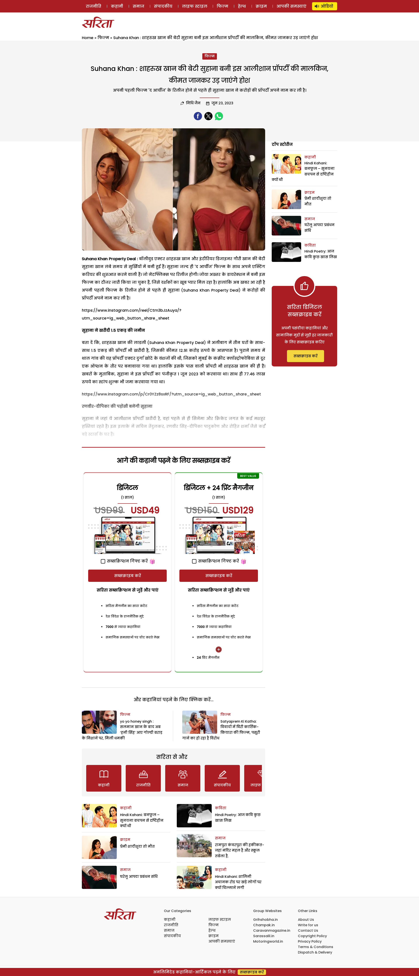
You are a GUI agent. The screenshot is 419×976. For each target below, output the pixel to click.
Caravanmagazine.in (271, 930)
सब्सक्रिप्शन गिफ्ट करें (127, 561)
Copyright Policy (312, 935)
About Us (306, 919)
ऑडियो (327, 6)
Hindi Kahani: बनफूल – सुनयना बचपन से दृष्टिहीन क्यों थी (141, 820)
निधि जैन (193, 103)
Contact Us (308, 930)
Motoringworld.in (268, 941)
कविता (220, 808)
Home (87, 37)
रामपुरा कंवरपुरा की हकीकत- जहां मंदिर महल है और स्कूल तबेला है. (239, 850)
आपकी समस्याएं (291, 6)
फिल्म (222, 6)
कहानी (117, 6)
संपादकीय (163, 6)
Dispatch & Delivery (315, 952)
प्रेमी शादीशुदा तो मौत (137, 846)
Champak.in (264, 925)
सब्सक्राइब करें (127, 575)
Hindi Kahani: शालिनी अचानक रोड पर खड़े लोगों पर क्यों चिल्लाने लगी (238, 882)
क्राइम (261, 6)
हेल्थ (242, 6)
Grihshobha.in (265, 919)
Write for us (308, 925)
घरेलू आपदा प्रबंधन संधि (139, 876)
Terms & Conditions (315, 946)
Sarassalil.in (263, 935)
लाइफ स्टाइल (194, 6)
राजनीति (93, 6)
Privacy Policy (310, 941)
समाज (138, 6)
